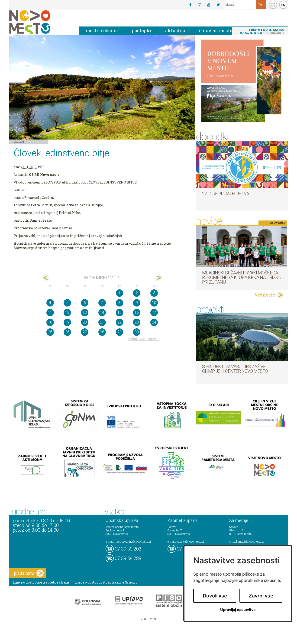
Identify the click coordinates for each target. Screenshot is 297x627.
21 (102, 322)
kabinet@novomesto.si (190, 541)
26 (67, 332)
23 (137, 322)
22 (119, 322)
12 (67, 312)
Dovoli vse (215, 596)
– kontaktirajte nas (262, 31)
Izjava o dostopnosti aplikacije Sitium (105, 582)
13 (85, 312)
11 (50, 312)
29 (119, 332)
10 (154, 302)
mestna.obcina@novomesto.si (133, 541)
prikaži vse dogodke (144, 339)
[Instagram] (199, 4)
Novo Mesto (40, 22)
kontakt (273, 5)
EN (283, 5)
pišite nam (24, 573)
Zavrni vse (261, 596)
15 (119, 312)
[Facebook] (190, 4)
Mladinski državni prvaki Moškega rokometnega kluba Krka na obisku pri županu (241, 277)
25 (50, 332)
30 (137, 332)
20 (85, 322)
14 (102, 312)
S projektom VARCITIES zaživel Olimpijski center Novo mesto (235, 369)
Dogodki (19, 141)
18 (50, 322)
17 (154, 312)
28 (102, 332)
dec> (158, 277)
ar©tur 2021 (148, 619)
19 (67, 322)
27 (85, 332)
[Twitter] (218, 4)
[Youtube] (208, 4)
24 (154, 322)
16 (137, 312)
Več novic (265, 295)
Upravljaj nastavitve (238, 609)
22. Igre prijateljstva (225, 194)
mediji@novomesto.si (251, 541)
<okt (45, 277)
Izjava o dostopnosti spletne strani (41, 582)
